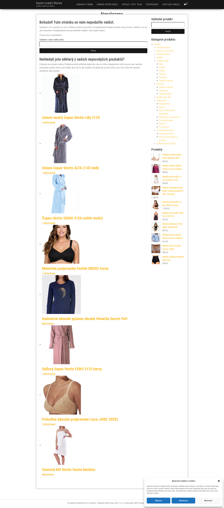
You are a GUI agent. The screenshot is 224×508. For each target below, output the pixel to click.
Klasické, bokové (166, 87)
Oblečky (162, 74)
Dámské (157, 44)
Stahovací (163, 90)
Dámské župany (163, 54)
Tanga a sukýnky (166, 80)
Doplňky (159, 57)
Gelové (162, 107)
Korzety (162, 67)
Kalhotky (159, 84)
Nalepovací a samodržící (169, 117)
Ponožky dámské (166, 133)
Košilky (162, 70)
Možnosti (208, 500)
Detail (52, 122)
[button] (219, 481)
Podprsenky (152, 4)
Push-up (162, 123)
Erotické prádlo (171, 4)
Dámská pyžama (84, 4)
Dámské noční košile (107, 4)
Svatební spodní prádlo (166, 143)
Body (161, 64)
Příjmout (158, 500)
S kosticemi (164, 127)
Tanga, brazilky (165, 94)
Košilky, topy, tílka (132, 4)
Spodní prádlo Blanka (49, 3)
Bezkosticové (164, 104)
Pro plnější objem (166, 120)
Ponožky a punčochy (165, 130)
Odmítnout (183, 500)
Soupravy (163, 77)
